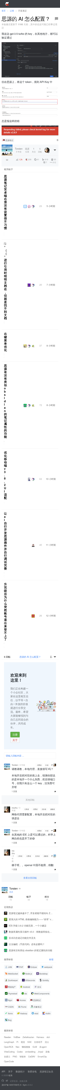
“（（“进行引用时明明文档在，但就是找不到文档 (5, 282)
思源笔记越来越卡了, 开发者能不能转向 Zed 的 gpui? (31, 913)
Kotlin (48, 1013)
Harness (40, 1037)
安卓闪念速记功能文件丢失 (22, 937)
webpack (48, 967)
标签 (51, 959)
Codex (20, 1051)
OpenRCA (8, 1046)
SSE (29, 1041)
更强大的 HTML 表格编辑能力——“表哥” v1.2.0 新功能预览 (31, 919)
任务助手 (38, 1041)
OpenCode (9, 1061)
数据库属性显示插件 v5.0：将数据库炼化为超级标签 (31, 931)
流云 (47, 1041)
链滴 (10, 1075)
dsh (48, 1037)
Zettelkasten (28, 1037)
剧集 (48, 1051)
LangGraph (9, 1041)
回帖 (10, 898)
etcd (36, 1013)
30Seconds (30, 980)
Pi (17, 1041)
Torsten (15, 765)
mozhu (15, 807)
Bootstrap (43, 973)
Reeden (7, 1037)
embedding (30, 1051)
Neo (17, 1046)
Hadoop (23, 1013)
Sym (25, 1084)
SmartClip (42, 1056)
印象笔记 (37, 1006)
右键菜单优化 (5, 342)
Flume (23, 1006)
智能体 (23, 1056)
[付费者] (7, 159)
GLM (34, 1046)
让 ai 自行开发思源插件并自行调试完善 (5, 540)
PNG (15, 1056)
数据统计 (20, 1071)
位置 (27, 150)
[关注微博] (7, 1081)
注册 (15, 734)
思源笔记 (9, 140)
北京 (11, 891)
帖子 (29, 898)
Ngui (10, 1000)
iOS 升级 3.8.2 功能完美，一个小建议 (27, 925)
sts (25, 993)
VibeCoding (9, 1051)
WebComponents (41, 993)
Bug (10, 1020)
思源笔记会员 (46, 1071)
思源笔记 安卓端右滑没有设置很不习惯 (5, 202)
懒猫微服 (26, 1046)
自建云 (7, 1056)
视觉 (23, 1041)
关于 (15, 740)
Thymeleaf (12, 993)
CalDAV (31, 1056)
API (3, 1071)
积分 (47, 898)
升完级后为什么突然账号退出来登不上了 (5, 611)
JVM (10, 967)
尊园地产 (12, 986)
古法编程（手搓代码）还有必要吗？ (27, 944)
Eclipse (34, 967)
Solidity (45, 980)
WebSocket (13, 973)
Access (23, 1000)
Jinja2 (40, 1051)
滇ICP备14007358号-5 (11, 1084)
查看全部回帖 (30, 877)
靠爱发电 (32, 1071)
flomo (10, 1013)
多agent (43, 1046)
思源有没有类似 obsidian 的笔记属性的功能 (5, 401)
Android (26, 986)
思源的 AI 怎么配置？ (30, 656)
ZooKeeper (13, 980)
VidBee (16, 1037)
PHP (21, 967)
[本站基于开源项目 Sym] (3, 1081)
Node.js (28, 973)
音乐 (39, 986)
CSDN (11, 1006)
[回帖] (56, 19)
